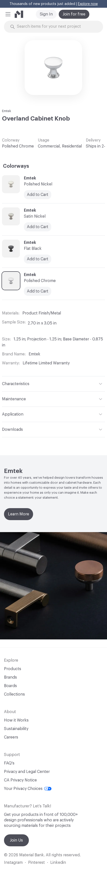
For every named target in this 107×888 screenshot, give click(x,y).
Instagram (13, 863)
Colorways (16, 166)
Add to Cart (37, 195)
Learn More (18, 514)
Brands (10, 677)
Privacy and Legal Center (27, 772)
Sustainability (16, 729)
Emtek (6, 111)
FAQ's (9, 763)
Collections (14, 694)
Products (12, 669)
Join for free (74, 14)
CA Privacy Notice (20, 780)
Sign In (46, 14)
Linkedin (58, 863)
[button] (8, 14)
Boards (10, 686)
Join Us (16, 840)
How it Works (16, 720)
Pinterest (36, 863)
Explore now (88, 4)
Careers (11, 737)
